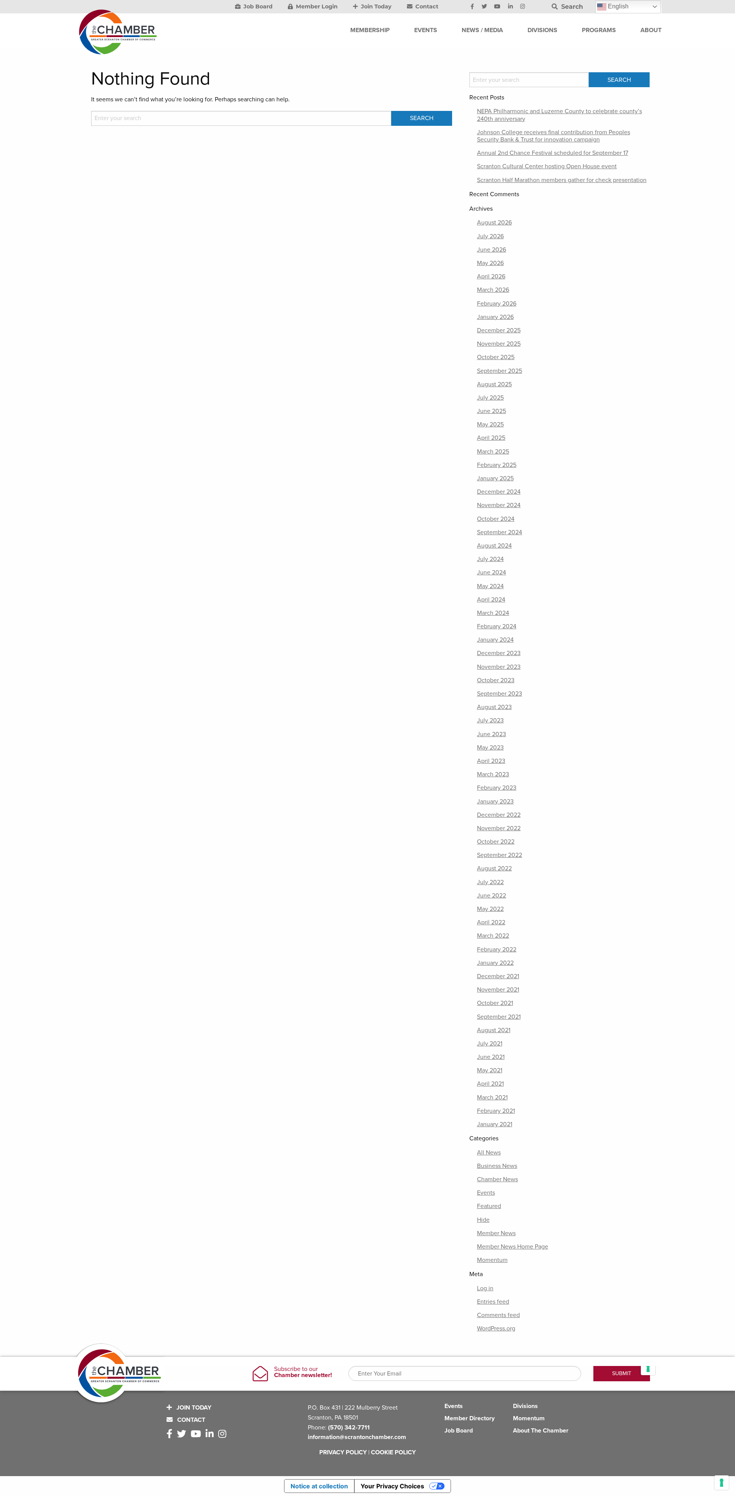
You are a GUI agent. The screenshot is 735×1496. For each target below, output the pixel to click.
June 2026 (491, 250)
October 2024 (495, 519)
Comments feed (498, 1315)
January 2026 (495, 317)
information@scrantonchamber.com (357, 1437)
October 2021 (495, 1003)
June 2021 (491, 1057)
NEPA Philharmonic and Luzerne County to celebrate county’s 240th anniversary (559, 114)
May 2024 (490, 586)
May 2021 (489, 1070)
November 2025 (499, 344)
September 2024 (499, 532)
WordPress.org (496, 1328)
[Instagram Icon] (522, 7)
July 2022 (490, 882)
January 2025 (495, 478)
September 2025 (499, 371)
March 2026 (493, 290)
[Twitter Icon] (484, 7)
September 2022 (499, 855)
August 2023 (494, 707)
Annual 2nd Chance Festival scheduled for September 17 (552, 153)
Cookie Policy (393, 1452)
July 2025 (490, 398)
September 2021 (499, 1017)
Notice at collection (319, 1486)
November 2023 (499, 667)
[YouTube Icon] (497, 7)
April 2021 (490, 1084)
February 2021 (496, 1111)
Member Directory (469, 1418)
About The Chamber (540, 1431)
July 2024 (490, 559)
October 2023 (495, 680)
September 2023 (499, 694)
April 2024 (491, 599)
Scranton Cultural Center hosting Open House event (547, 166)
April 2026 (491, 276)
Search (571, 6)
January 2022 (495, 963)
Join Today (375, 6)
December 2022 (499, 815)
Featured (489, 1206)
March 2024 (493, 613)
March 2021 (492, 1097)
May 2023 (490, 747)
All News (489, 1152)
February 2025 (496, 465)
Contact (426, 6)
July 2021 (489, 1043)
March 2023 (493, 774)
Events (486, 1193)
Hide (483, 1220)
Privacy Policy (343, 1452)
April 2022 (491, 922)
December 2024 (499, 492)
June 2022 (491, 895)
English (617, 6)
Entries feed (493, 1302)
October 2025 (495, 357)
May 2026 (490, 263)
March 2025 (493, 451)
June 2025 (491, 411)
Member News (496, 1233)
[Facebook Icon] (472, 7)
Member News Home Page (512, 1246)
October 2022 (495, 842)
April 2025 (491, 438)
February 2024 (496, 626)
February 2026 (496, 303)
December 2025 (499, 330)
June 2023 (491, 734)
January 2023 (495, 801)
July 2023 (490, 720)
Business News (497, 1166)
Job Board (257, 6)
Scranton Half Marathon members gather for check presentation (562, 180)
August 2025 (494, 384)
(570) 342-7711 (349, 1427)
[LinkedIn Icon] (510, 7)
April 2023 (491, 761)
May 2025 (490, 424)
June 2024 (491, 572)
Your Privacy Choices (392, 1486)
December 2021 (498, 976)
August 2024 (494, 546)
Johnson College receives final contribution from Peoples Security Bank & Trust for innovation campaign (553, 135)
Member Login (316, 6)
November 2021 (498, 990)
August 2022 (494, 868)
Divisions (525, 1406)
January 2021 (494, 1124)
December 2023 (499, 653)
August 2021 (493, 1030)
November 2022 (499, 828)
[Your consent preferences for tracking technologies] (721, 1482)
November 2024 (499, 505)
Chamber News (497, 1179)
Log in (485, 1288)
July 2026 (490, 236)
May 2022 (490, 909)
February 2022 (496, 949)
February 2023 (496, 788)
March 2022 (493, 936)
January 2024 (495, 640)
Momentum (492, 1260)
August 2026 (494, 222)
